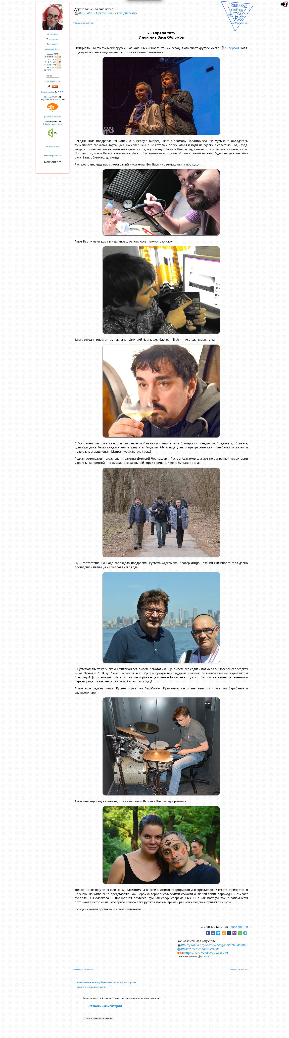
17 (53, 65)
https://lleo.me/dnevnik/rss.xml (206, 953)
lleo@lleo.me (239, 927)
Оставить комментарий (104, 1006)
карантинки (54, 146)
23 (50, 67)
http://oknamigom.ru (52, 124)
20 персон (231, 48)
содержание (53, 39)
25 (55, 67)
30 (50, 70)
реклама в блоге (52, 49)
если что (204, 956)
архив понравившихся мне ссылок (91, 987)
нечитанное (52, 34)
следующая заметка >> (240, 23)
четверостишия (54, 155)
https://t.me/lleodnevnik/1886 (199, 949)
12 (58, 62)
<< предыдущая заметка (83, 23)
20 (60, 65)
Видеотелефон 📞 (49, 92)
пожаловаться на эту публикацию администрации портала (106, 982)
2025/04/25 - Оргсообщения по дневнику (107, 13)
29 (48, 70)
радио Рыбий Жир (52, 116)
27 (60, 67)
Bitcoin (48, 97)
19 (58, 65)
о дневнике (53, 44)
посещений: (50, 81)
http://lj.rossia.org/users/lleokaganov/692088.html (213, 945)
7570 (58, 81)
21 (45, 67)
